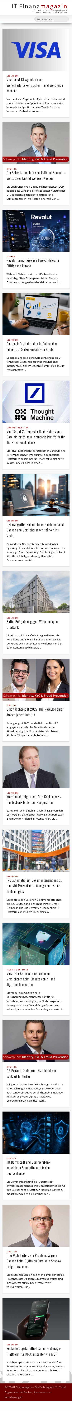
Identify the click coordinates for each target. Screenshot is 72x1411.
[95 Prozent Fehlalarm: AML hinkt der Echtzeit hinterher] (36, 1041)
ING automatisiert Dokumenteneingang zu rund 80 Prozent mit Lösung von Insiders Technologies (34, 885)
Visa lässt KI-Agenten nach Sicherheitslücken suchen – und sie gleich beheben (35, 84)
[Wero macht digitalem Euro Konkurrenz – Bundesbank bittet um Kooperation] (36, 767)
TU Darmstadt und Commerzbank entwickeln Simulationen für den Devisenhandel (28, 1167)
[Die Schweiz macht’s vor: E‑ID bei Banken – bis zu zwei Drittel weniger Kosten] (36, 143)
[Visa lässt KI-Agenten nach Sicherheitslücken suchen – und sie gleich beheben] (36, 50)
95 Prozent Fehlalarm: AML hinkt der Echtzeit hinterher (31, 1072)
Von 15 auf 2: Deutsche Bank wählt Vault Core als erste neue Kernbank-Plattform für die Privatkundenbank (36, 436)
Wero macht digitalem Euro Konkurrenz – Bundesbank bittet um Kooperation (34, 798)
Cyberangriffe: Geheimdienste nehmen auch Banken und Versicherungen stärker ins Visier (36, 529)
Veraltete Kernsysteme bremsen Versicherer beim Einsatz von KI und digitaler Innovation (31, 978)
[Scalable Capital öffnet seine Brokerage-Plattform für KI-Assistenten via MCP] (36, 1319)
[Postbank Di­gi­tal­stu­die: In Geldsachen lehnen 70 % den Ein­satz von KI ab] (36, 314)
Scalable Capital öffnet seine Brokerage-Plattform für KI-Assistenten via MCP (34, 1350)
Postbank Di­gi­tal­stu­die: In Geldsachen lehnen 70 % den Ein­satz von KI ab (32, 345)
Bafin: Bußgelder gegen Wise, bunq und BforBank (33, 623)
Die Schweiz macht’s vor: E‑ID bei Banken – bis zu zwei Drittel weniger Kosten (36, 174)
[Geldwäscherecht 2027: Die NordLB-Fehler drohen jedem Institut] (36, 680)
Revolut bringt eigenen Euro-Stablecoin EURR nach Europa (33, 262)
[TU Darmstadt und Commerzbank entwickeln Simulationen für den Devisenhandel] (36, 1132)
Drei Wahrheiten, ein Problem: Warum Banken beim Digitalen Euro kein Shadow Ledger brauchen (34, 1260)
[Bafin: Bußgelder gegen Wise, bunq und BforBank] (36, 592)
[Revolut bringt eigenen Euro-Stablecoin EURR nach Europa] (36, 231)
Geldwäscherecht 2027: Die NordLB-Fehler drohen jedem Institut (35, 711)
